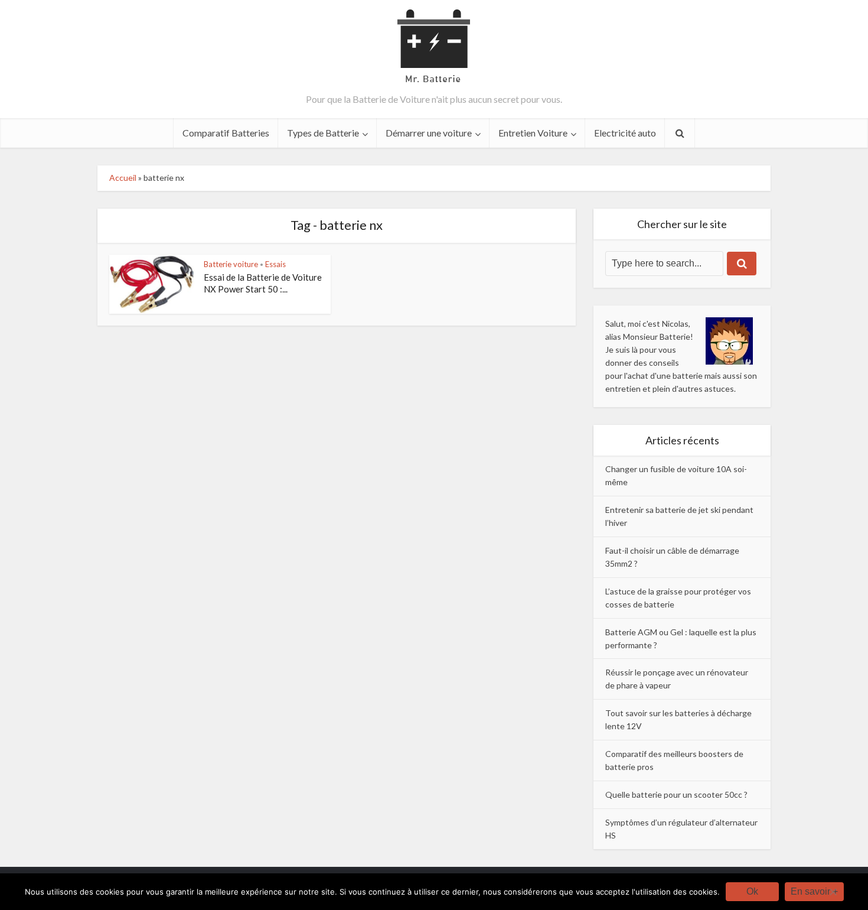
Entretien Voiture (532, 132)
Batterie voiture (231, 264)
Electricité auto (625, 132)
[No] (832, 892)
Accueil (122, 178)
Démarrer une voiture (429, 132)
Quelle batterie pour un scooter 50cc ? (676, 794)
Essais (275, 264)
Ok (752, 891)
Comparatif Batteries (225, 132)
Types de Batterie (323, 132)
